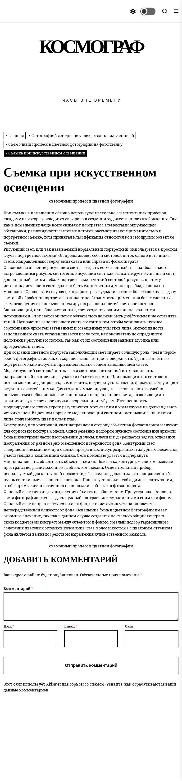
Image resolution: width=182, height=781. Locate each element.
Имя (9, 626)
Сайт (129, 626)
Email (70, 626)
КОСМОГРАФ (91, 46)
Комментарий (18, 588)
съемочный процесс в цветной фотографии (91, 201)
